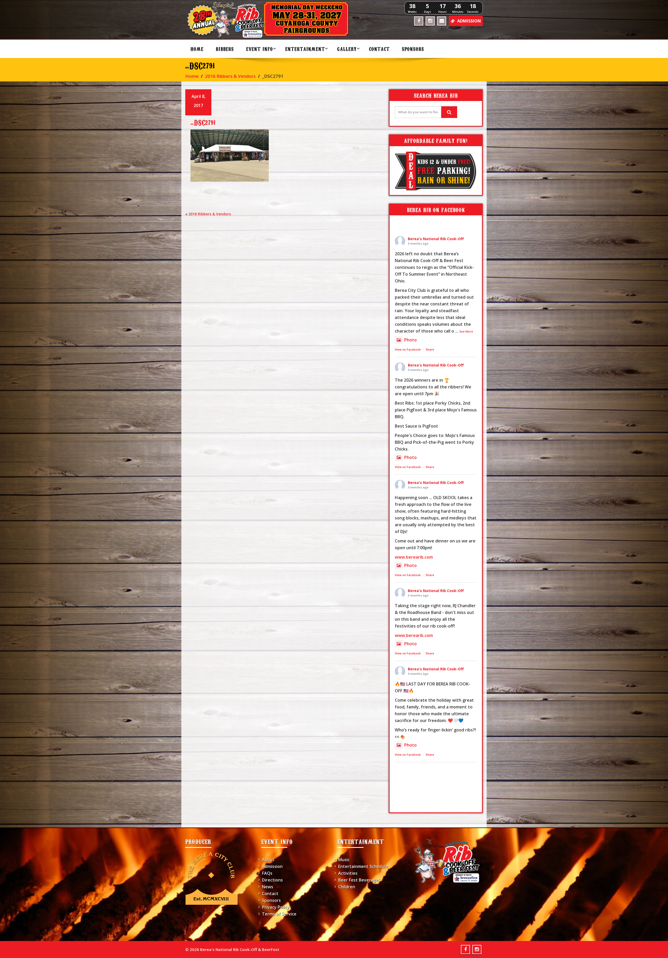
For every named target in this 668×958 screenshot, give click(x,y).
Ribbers (225, 49)
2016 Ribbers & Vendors (230, 76)
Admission (272, 866)
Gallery (347, 49)
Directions (272, 880)
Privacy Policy (275, 907)
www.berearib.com (414, 557)
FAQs (267, 873)
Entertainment (305, 49)
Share (430, 349)
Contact (379, 49)
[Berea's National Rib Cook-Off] (270, 19)
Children (346, 887)
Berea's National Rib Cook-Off (436, 238)
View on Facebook (408, 349)
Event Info (259, 49)
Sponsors (413, 49)
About (268, 859)
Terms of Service (279, 914)
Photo (410, 340)
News (267, 887)
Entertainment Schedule (363, 866)
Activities (347, 873)
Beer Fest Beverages (359, 880)
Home (197, 49)
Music (344, 859)
